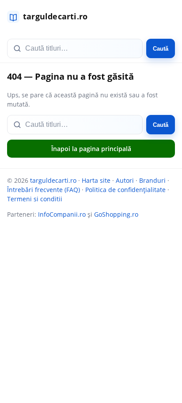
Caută (160, 48)
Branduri (152, 180)
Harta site (96, 180)
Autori (125, 180)
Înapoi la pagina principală (91, 148)
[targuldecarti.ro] (51, 17)
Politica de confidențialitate (125, 189)
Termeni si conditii (34, 199)
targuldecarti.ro (53, 180)
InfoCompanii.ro (62, 214)
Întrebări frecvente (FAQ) (43, 189)
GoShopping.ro (116, 214)
